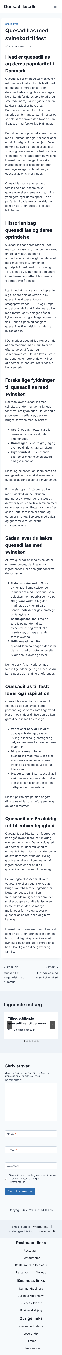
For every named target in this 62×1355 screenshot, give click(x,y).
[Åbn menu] (55, 6)
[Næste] (52, 1025)
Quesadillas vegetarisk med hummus (14, 975)
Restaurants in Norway (31, 1272)
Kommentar (14, 1080)
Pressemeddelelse (31, 1326)
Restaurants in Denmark (31, 1265)
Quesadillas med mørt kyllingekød (47, 972)
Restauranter (31, 1258)
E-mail (12, 1150)
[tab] (24, 1041)
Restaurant (31, 1250)
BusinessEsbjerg (31, 1310)
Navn (11, 1134)
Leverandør (31, 1333)
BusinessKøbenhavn (31, 1295)
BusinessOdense (31, 1303)
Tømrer (31, 1341)
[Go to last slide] (9, 1025)
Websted (13, 1166)
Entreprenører (31, 1348)
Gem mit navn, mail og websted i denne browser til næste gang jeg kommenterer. (32, 1178)
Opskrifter (12, 24)
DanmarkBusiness (31, 1288)
